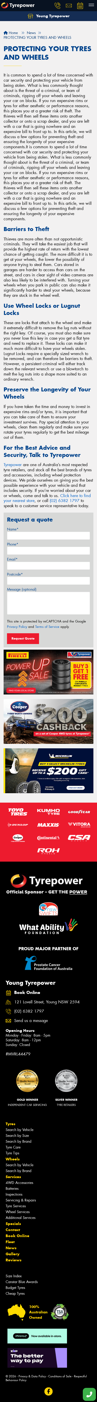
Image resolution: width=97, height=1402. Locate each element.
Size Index (14, 1276)
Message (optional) (22, 589)
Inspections (14, 1194)
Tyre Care (13, 1147)
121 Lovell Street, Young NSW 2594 (47, 1002)
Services (13, 1176)
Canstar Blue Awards (22, 1282)
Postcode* (15, 574)
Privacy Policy (17, 627)
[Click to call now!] (57, 5)
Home (13, 33)
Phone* (12, 544)
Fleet (10, 1241)
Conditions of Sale (60, 1376)
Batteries (12, 1188)
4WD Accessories (19, 1182)
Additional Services (20, 1217)
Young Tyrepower (52, 15)
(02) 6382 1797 (64, 500)
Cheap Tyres (15, 1293)
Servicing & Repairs (21, 1200)
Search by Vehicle (19, 1129)
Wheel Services (18, 1212)
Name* (12, 529)
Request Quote (23, 638)
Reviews (13, 1260)
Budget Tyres (15, 1287)
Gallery (12, 1253)
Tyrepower (13, 464)
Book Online (17, 1235)
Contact (13, 1229)
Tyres (10, 1123)
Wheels (13, 1159)
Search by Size (17, 1135)
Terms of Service (47, 627)
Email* (12, 559)
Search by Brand (18, 1141)
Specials (13, 1223)
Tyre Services (16, 1206)
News (11, 1247)
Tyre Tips (12, 1153)
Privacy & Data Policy (32, 1376)
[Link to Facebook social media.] (48, 1391)
